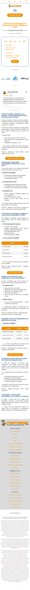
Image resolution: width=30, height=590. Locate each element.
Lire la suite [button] (6, 105)
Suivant (15, 61)
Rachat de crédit (11, 48)
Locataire (17, 55)
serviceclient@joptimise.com (18, 564)
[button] (15, 10)
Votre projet (8, 45)
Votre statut (8, 53)
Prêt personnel (10, 49)
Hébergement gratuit (12, 57)
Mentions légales (15, 69)
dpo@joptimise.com (18, 581)
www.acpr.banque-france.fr (6, 561)
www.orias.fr (20, 558)
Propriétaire (9, 55)
